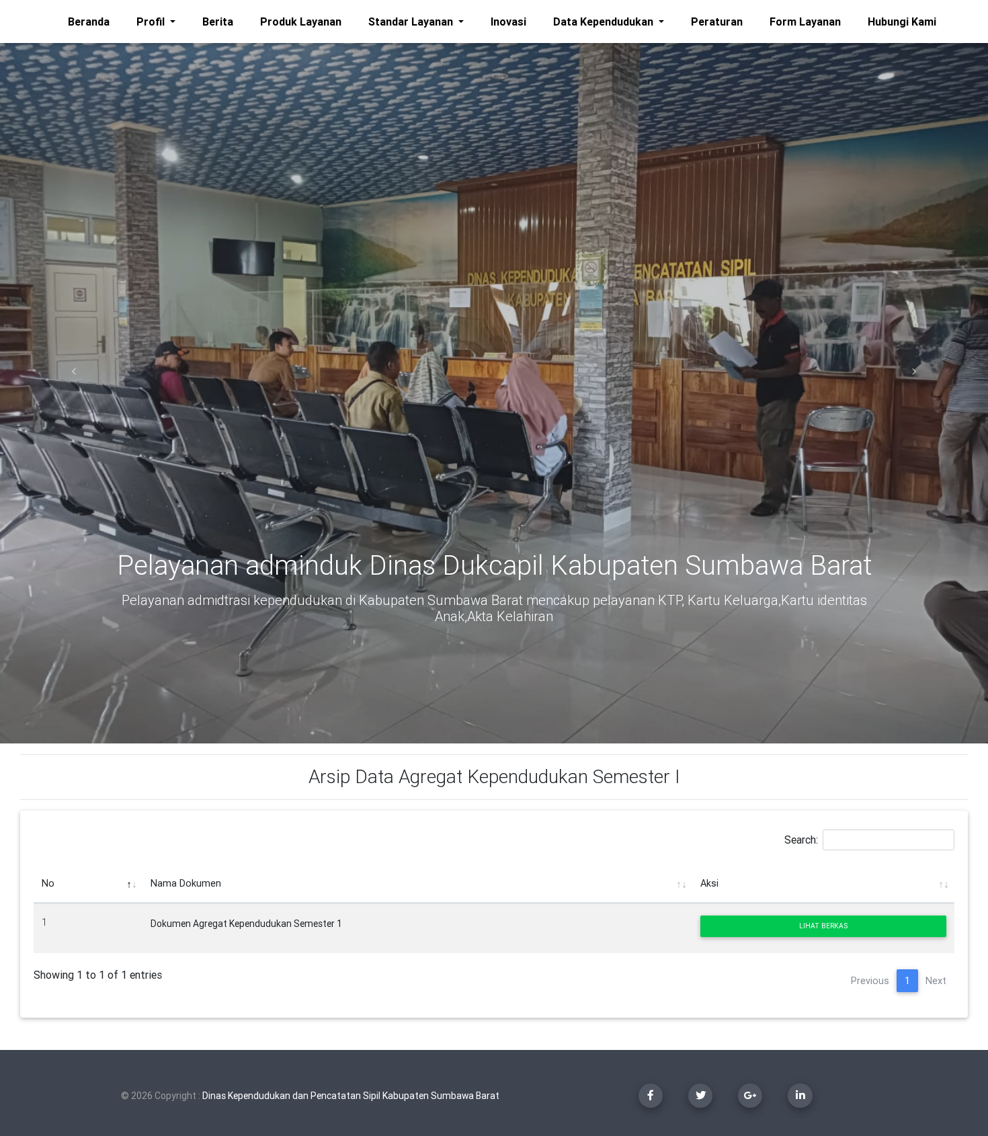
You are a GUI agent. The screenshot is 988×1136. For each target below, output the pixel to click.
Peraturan (717, 21)
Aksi (709, 883)
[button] (74, 371)
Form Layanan (805, 21)
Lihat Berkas (823, 926)
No (48, 883)
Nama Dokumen (186, 883)
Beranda (91, 21)
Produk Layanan (300, 21)
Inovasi (508, 21)
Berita (217, 21)
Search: (801, 839)
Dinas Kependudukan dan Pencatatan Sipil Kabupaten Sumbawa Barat (350, 1096)
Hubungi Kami (905, 21)
